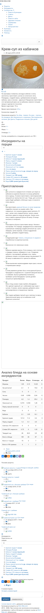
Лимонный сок (15, 167)
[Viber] (20, 456)
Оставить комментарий (9, 591)
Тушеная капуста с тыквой (10, 477)
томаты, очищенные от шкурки (29, 238)
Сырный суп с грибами (9, 510)
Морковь (11, 163)
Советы (10, 14)
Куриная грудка (14, 155)
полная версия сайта (9, 604)
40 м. (19, 109)
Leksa (9, 498)
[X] (5, 456)
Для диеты (11, 119)
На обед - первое (22, 115)
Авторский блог (13, 27)
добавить (6, 599)
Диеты (10, 16)
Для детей (33, 119)
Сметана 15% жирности (17, 179)
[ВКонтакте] (3, 456)
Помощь (7, 33)
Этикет (10, 24)
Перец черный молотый (22, 171)
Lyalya (9, 531)
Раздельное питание (23, 119)
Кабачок (15, 159)
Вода (17, 181)
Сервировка (12, 22)
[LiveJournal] (14, 456)
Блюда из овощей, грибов (29, 468)
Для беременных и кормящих (21, 117)
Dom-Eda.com (23, 606)
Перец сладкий (14, 161)
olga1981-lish (11, 514)
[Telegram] (17, 456)
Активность (7, 31)
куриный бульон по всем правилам (28, 207)
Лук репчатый (13, 165)
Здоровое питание (14, 20)
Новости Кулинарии (14, 12)
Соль (11, 169)
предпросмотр (17, 599)
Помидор (11, 157)
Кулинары (7, 29)
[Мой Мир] (11, 456)
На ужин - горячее (35, 115)
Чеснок (11, 173)
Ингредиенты (8, 8)
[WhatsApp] (23, 456)
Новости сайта (13, 18)
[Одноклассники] (8, 456)
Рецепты (7, 6)
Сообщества (8, 10)
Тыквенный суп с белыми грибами (13, 494)
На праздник (6, 117)
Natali (9, 481)
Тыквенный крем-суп (8, 527)
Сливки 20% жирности (16, 177)
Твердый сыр (14, 175)
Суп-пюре (30, 484)
